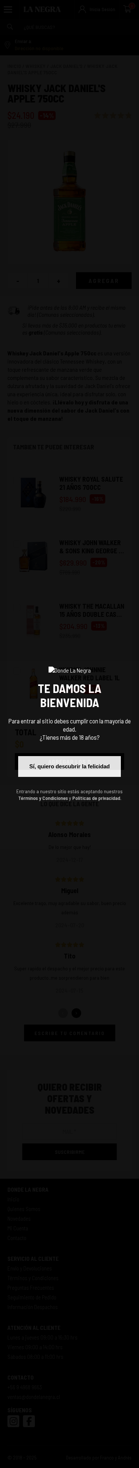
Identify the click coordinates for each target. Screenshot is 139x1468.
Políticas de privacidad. (96, 798)
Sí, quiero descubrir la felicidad (69, 766)
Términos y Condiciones (43, 798)
